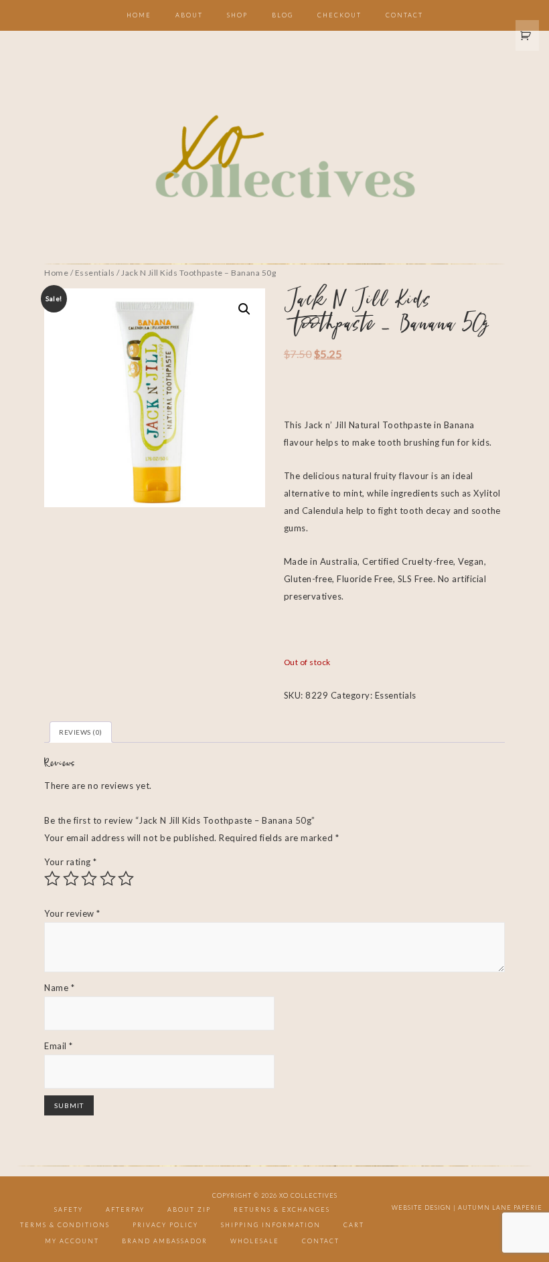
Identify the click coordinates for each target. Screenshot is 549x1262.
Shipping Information (271, 1225)
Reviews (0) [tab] (80, 732)
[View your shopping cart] (528, 35)
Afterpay (125, 1209)
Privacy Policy (165, 1225)
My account (72, 1241)
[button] (244, 309)
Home (56, 273)
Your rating (70, 862)
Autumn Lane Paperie (500, 1207)
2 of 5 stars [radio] (71, 879)
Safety (68, 1209)
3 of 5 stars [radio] (89, 879)
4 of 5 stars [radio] (108, 879)
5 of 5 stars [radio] (126, 879)
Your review (72, 913)
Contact (320, 1241)
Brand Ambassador (165, 1241)
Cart (353, 1225)
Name (59, 987)
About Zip (189, 1209)
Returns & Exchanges (282, 1209)
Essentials (95, 273)
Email (58, 1046)
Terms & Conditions (65, 1225)
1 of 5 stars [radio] (52, 879)
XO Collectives (274, 158)
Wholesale (254, 1241)
